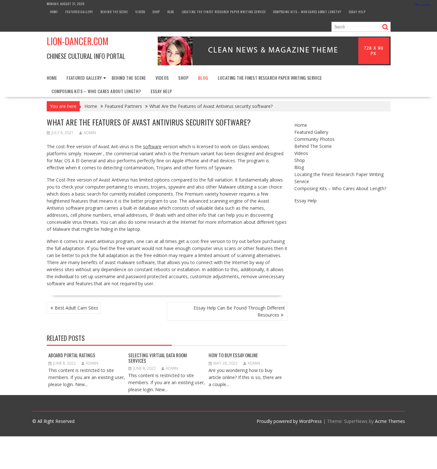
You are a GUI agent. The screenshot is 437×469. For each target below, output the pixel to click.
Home (54, 11)
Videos (140, 11)
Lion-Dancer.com (77, 41)
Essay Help (357, 11)
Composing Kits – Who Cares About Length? (307, 11)
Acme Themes (390, 421)
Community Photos (314, 139)
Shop (156, 11)
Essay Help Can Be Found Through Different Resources (239, 311)
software (152, 146)
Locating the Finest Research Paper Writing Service (224, 11)
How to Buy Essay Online (233, 355)
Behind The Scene (114, 11)
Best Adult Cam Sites (76, 308)
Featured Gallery (79, 11)
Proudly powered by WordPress (289, 421)
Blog (170, 11)
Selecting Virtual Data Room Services (157, 358)
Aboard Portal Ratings (71, 355)
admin (89, 132)
